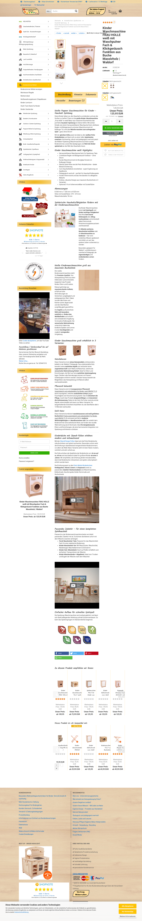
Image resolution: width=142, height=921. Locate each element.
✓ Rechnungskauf (28, 2)
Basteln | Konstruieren (30, 118)
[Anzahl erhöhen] (56, 768)
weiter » (74, 33)
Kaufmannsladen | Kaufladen (32, 75)
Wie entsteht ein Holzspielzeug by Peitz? (87, 799)
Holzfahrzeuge (28, 64)
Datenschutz (23, 825)
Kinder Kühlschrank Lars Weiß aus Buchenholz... (105, 692)
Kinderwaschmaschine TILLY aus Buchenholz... (108, 747)
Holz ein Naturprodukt (80, 812)
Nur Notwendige (127, 911)
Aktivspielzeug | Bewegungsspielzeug (26, 43)
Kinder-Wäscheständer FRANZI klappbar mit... (77, 747)
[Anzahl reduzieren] (56, 765)
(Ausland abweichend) (119, 75)
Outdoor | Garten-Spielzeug (32, 123)
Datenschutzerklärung (21, 912)
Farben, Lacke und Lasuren (82, 819)
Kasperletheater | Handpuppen (33, 69)
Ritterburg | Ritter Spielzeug (32, 134)
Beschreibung (63, 94)
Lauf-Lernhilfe (27, 59)
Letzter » (82, 33)
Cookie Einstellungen (26, 834)
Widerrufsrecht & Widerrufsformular (31, 831)
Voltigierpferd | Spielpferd (31, 154)
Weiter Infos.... (24, 361)
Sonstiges (26, 170)
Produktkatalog (24, 815)
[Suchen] (76, 11)
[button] (113, 1)
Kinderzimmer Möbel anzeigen (31, 89)
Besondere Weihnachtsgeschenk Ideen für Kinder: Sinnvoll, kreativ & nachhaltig (42, 797)
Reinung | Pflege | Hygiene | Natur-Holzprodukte (89, 822)
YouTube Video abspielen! (80, 500)
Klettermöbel (25, 96)
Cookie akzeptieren (29, 341)
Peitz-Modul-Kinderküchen (83, 465)
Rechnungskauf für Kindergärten (30, 805)
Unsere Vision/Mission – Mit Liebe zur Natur (88, 806)
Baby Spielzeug (28, 49)
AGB (20, 828)
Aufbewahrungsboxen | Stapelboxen (33, 99)
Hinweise (78, 94)
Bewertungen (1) (77, 101)
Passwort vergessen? (26, 461)
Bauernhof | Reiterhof (30, 54)
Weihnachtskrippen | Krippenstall (33, 159)
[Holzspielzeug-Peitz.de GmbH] (30, 11)
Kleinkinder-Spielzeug (30, 113)
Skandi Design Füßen (67, 441)
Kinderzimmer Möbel (29, 85)
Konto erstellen (24, 458)
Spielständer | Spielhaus (31, 149)
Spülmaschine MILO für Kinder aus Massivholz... (91, 692)
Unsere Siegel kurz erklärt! (82, 802)
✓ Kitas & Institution (47, 2)
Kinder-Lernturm (26, 102)
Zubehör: (112, 81)
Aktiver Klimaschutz (80, 828)
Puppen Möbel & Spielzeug (32, 129)
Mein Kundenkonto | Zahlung (29, 802)
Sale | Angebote (28, 175)
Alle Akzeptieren (127, 906)
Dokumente (91, 94)
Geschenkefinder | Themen (31, 26)
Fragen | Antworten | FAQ (81, 832)
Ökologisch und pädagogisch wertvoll (86, 815)
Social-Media (77, 835)
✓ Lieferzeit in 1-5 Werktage (97, 2)
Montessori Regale (27, 92)
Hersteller (60, 101)
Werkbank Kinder (28, 164)
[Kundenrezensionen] (108, 23)
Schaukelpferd (28, 139)
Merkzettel (40, 5)
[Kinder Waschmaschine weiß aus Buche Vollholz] (83, 60)
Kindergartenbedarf (29, 37)
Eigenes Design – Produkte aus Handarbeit (87, 809)
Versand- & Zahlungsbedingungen (31, 812)
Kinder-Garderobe (27, 109)
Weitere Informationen (128, 916)
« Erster (58, 33)
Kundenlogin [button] (26, 5)
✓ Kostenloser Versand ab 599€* (70, 2)
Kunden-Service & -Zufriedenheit (30, 808)
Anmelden (34, 453)
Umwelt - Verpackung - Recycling (84, 825)
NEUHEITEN (27, 21)
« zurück (66, 33)
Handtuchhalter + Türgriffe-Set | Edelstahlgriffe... (63, 747)
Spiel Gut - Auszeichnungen (32, 31)
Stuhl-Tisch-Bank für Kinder (30, 106)
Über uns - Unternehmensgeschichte (85, 796)
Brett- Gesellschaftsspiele (31, 144)
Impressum (23, 821)
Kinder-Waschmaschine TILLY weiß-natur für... (77, 692)
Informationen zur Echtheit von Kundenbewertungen (37, 818)
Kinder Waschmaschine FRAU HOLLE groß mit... (63, 692)
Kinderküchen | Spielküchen (32, 80)
